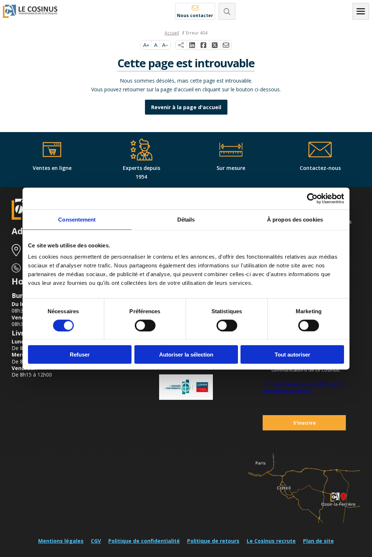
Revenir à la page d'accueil (186, 107)
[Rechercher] (227, 11)
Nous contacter (195, 15)
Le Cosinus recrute (271, 540)
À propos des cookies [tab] (295, 219)
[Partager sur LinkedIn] (192, 45)
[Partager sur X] (215, 45)
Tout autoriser (292, 354)
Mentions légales (61, 540)
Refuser (80, 354)
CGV (96, 540)
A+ (146, 45)
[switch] (145, 325)
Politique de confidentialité (144, 540)
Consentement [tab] (77, 219)
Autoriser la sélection (186, 354)
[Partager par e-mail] (226, 45)
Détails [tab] (186, 219)
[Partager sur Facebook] (203, 45)
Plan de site (318, 540)
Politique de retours (213, 540)
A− (165, 45)
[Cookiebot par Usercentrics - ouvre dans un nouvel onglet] (312, 198)
